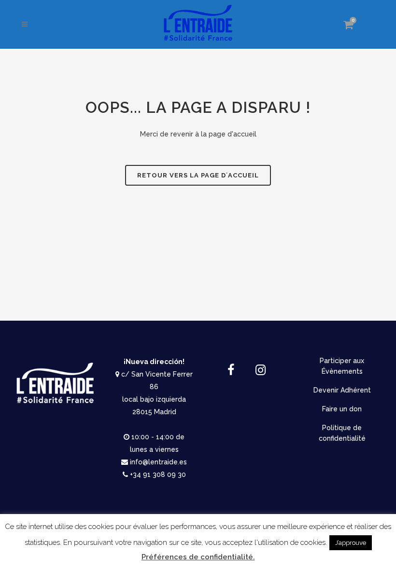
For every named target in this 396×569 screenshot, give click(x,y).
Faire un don (342, 409)
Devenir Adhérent (342, 390)
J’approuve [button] (350, 542)
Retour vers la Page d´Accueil (198, 175)
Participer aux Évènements (342, 366)
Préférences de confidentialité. (198, 557)
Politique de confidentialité (342, 433)
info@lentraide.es (158, 462)
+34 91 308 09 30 (158, 474)
